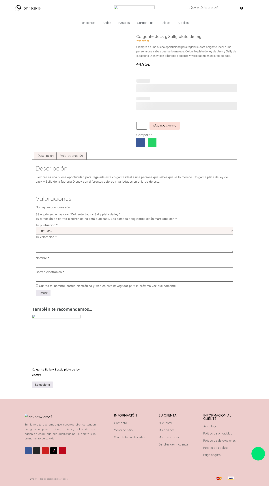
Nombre (42, 257)
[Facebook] (28, 450)
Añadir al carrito (164, 125)
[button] (140, 142)
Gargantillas (145, 23)
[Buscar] (230, 7)
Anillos (107, 23)
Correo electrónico (50, 271)
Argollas (183, 23)
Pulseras (124, 23)
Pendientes (88, 23)
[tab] (45, 156)
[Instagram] (36, 450)
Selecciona (42, 384)
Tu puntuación (47, 225)
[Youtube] (45, 450)
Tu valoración (46, 236)
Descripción (46, 155)
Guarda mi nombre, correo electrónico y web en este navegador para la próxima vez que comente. (107, 285)
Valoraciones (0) (71, 155)
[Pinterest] (62, 450)
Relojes (165, 23)
